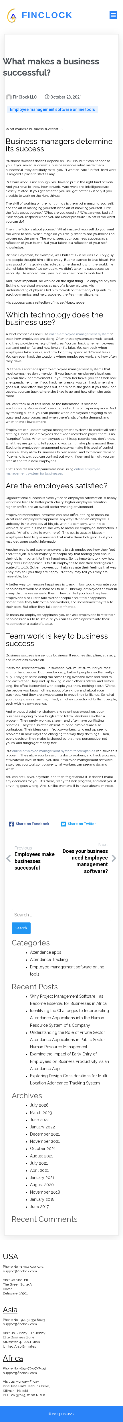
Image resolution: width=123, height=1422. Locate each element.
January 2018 (42, 1199)
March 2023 (41, 1112)
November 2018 (45, 1192)
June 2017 (39, 1206)
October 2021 (42, 1148)
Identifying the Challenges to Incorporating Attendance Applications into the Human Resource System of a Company (69, 1017)
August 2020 (42, 1184)
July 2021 (39, 1163)
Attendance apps (45, 952)
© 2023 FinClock (61, 1414)
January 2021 (42, 1177)
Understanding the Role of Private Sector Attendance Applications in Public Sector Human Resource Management (67, 1039)
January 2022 (42, 1127)
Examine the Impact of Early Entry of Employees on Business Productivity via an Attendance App (69, 1061)
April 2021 (39, 1170)
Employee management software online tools (52, 109)
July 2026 (39, 1105)
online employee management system (79, 334)
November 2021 (45, 1141)
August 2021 (41, 1156)
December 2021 (45, 1134)
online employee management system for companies (53, 751)
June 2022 (39, 1119)
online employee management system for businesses (53, 471)
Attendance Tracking (49, 959)
